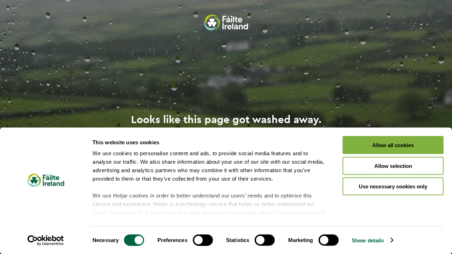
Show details (368, 240)
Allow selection (393, 166)
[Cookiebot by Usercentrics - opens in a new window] (46, 240)
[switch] (203, 240)
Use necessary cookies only (393, 186)
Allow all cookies (393, 145)
